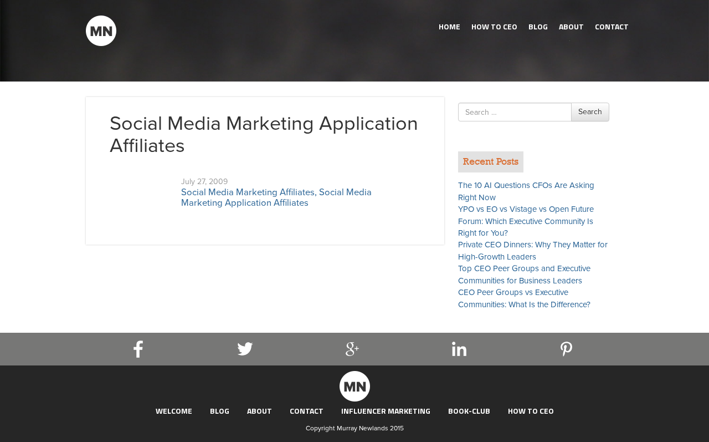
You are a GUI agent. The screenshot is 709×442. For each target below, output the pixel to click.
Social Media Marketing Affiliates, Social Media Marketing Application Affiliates (276, 197)
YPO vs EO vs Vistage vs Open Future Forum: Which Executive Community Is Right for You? (526, 221)
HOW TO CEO (494, 26)
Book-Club (469, 410)
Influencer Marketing (385, 410)
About (571, 26)
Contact (612, 26)
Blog (538, 26)
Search (590, 111)
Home (449, 26)
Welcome (174, 410)
